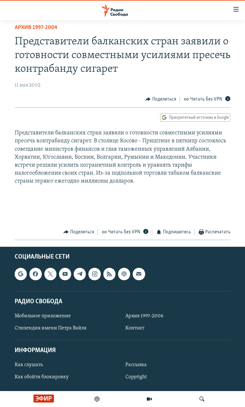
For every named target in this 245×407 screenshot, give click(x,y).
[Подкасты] (124, 274)
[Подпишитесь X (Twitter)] (50, 274)
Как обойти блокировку (42, 377)
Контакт (134, 328)
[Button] (160, 99)
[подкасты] (97, 399)
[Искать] (202, 399)
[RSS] (109, 274)
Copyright (136, 377)
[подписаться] (139, 274)
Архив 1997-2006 (144, 316)
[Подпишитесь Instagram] (94, 274)
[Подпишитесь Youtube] (65, 274)
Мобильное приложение (43, 316)
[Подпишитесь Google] (21, 274)
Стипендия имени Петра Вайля (50, 328)
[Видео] (149, 399)
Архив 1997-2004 (36, 28)
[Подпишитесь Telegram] (80, 274)
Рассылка (136, 364)
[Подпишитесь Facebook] (35, 274)
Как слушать (29, 364)
